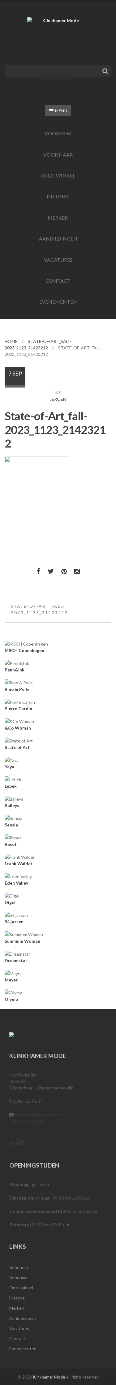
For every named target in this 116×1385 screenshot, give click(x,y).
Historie (58, 196)
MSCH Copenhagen (24, 650)
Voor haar (58, 154)
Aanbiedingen (58, 238)
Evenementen (58, 301)
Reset (11, 844)
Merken (58, 218)
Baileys (12, 805)
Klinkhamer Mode (49, 1377)
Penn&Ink (14, 669)
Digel (10, 902)
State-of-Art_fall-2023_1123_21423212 (39, 609)
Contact (58, 281)
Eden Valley (16, 883)
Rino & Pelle (17, 689)
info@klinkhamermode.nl (39, 1114)
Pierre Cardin (18, 708)
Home (11, 341)
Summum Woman (22, 941)
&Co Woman (18, 727)
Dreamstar (16, 960)
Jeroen (58, 399)
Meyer (11, 979)
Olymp (11, 999)
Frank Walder (18, 863)
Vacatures (58, 260)
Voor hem (58, 133)
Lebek (11, 786)
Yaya (9, 766)
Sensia (11, 824)
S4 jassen (14, 921)
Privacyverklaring (27, 1121)
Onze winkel (58, 175)
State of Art (17, 747)
